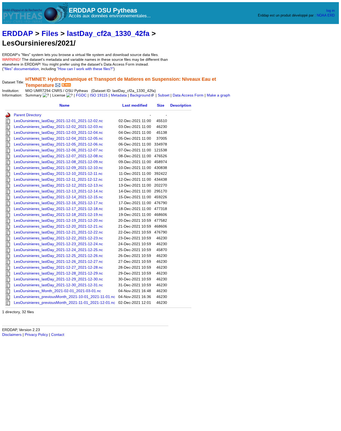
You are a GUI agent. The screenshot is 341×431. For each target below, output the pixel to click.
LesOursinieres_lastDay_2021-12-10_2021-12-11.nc (58, 174)
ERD (331, 15)
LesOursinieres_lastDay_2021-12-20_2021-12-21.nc (58, 226)
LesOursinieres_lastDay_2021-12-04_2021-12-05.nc (58, 138)
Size (160, 105)
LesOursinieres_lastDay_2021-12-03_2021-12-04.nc (58, 133)
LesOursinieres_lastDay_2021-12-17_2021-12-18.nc (58, 209)
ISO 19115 (99, 95)
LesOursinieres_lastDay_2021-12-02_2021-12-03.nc (58, 127)
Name (64, 105)
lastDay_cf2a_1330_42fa (108, 33)
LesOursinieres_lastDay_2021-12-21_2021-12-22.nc (58, 232)
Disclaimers (12, 335)
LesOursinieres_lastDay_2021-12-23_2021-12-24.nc (58, 244)
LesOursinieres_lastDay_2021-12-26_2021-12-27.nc (58, 262)
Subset (163, 95)
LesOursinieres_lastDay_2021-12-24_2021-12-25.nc (58, 250)
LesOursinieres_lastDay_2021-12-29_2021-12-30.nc (58, 279)
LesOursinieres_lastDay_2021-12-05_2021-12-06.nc (58, 144)
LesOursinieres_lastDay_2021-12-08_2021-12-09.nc (58, 162)
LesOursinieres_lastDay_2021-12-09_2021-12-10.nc (58, 168)
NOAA (321, 15)
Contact (57, 335)
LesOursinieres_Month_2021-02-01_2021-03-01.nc (57, 291)
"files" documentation (21, 69)
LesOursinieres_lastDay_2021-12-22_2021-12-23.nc (58, 238)
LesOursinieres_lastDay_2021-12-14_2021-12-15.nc (58, 197)
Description (180, 105)
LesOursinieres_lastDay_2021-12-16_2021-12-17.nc (58, 203)
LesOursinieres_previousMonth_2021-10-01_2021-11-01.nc (64, 297)
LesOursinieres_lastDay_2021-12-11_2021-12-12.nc (58, 180)
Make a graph (218, 95)
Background (140, 95)
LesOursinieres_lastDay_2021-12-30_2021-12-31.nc (58, 285)
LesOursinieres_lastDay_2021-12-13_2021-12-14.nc (58, 191)
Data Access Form (188, 95)
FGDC (81, 95)
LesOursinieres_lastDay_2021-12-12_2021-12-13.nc (58, 185)
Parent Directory (27, 115)
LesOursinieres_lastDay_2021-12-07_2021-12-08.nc (58, 156)
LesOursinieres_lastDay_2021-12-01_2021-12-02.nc (58, 121)
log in (330, 11)
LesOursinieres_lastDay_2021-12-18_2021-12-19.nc (58, 215)
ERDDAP (17, 33)
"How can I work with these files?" (85, 69)
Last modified (134, 105)
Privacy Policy (36, 335)
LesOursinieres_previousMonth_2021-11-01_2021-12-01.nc (64, 303)
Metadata (119, 95)
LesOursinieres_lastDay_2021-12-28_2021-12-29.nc (58, 273)
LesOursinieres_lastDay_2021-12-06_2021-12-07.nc (58, 150)
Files (50, 33)
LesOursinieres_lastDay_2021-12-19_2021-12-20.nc (58, 221)
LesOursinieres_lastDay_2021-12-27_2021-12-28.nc (58, 267)
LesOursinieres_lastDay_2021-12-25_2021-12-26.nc (58, 256)
